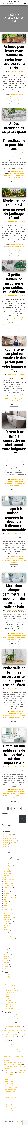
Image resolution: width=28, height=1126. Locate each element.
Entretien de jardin (8, 885)
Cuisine (5, 868)
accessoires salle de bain (13, 397)
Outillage (6, 925)
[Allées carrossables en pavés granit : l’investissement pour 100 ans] (14, 114)
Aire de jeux (6, 836)
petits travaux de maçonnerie (11, 324)
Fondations (6, 901)
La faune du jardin (8, 909)
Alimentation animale (9, 838)
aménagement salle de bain (14, 635)
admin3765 (21, 71)
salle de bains (22, 560)
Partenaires (6, 998)
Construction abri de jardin (10, 860)
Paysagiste (6, 931)
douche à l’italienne (12, 560)
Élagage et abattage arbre (10, 879)
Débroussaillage (8, 871)
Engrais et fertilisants (9, 883)
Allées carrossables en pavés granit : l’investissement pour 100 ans (14, 136)
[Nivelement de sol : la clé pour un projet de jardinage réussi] (14, 192)
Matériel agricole (8, 915)
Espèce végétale (8, 887)
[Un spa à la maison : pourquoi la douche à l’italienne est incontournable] (14, 500)
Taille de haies (7, 954)
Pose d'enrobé (7, 945)
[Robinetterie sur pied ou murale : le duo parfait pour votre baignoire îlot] (14, 341)
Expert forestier (7, 893)
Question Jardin (9, 1004)
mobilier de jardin (16, 98)
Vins (5, 968)
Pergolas (6, 933)
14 (14, 808)
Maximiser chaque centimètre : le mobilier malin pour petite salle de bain (14, 596)
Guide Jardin (8, 1000)
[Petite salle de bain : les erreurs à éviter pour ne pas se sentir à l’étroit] (14, 656)
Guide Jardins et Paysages (10, 2)
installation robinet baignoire (15, 399)
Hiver (5, 907)
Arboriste (6, 844)
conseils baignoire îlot (9, 483)
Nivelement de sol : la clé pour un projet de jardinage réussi (14, 209)
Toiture (5, 962)
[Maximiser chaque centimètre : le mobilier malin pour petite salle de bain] (14, 577)
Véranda (6, 964)
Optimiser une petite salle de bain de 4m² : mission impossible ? (14, 754)
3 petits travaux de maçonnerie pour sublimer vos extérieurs (14, 283)
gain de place (10, 717)
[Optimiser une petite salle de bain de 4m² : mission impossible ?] (14, 735)
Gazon (5, 905)
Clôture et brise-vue (8, 856)
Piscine (5, 935)
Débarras (6, 870)
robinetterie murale (8, 401)
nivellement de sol (12, 248)
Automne (6, 852)
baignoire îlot (10, 481)
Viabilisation (6, 966)
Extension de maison (9, 895)
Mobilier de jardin (8, 921)
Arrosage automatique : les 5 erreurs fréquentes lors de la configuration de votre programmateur (14, 1021)
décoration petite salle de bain (11, 715)
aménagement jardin (13, 246)
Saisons (6, 951)
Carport (5, 854)
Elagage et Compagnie (10, 1002)
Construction (7, 858)
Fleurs (5, 899)
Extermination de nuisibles (10, 897)
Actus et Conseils (8, 834)
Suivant (19, 808)
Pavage (5, 929)
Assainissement (8, 850)
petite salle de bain (16, 639)
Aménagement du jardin (17, 94)
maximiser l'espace (15, 637)
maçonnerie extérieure (19, 322)
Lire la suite (14, 102)
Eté (4, 889)
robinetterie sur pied (19, 401)
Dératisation (7, 875)
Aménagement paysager (10, 842)
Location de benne (8, 911)
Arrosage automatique (9, 848)
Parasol (5, 927)
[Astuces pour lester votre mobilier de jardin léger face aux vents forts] (14, 38)
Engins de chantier (8, 881)
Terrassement (7, 958)
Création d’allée (7, 864)
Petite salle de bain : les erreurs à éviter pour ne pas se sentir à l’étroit (14, 676)
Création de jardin (8, 866)
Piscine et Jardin (9, 1008)
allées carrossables (13, 173)
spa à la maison (14, 562)
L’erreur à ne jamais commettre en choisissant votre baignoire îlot (14, 442)
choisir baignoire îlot (20, 481)
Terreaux (6, 960)
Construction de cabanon (10, 862)
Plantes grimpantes (8, 941)
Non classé (6, 923)
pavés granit (17, 177)
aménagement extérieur (12, 96)
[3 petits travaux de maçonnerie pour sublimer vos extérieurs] (14, 265)
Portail (5, 943)
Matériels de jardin (8, 917)
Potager (5, 947)
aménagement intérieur (13, 558)
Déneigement (7, 873)
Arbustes (6, 846)
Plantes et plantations (9, 939)
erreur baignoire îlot (15, 485)
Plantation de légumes (9, 937)
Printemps (6, 949)
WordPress (16, 1121)
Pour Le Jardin (8, 1006)
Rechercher (5, 813)
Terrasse (6, 956)
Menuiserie (6, 919)
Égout (5, 877)
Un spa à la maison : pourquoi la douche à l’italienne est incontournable (14, 519)
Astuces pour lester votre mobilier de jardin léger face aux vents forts (14, 57)
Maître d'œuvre (7, 913)
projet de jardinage (15, 250)
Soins (5, 953)
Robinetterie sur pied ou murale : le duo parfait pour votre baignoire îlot (14, 360)
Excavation (6, 891)
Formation (6, 903)
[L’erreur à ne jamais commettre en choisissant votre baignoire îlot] (14, 419)
